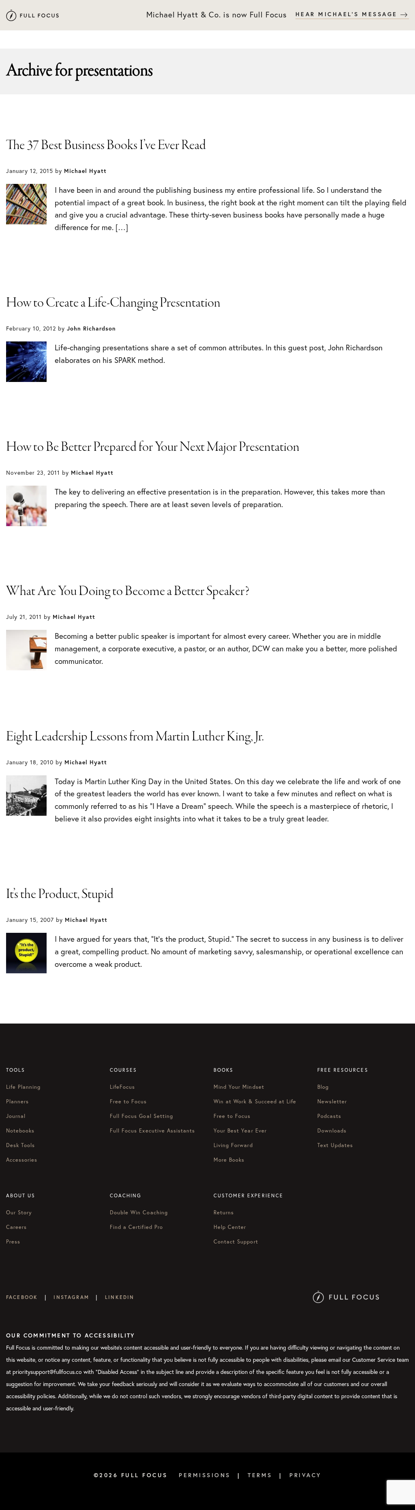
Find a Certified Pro (136, 1227)
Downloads (332, 1130)
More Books (229, 1159)
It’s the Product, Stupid (59, 894)
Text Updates (335, 1145)
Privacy (305, 1475)
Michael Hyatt (32, 15)
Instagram (71, 1297)
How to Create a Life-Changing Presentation (113, 303)
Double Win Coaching (139, 1212)
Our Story (19, 1212)
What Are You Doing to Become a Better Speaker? (128, 591)
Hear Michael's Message (348, 14)
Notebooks (20, 1130)
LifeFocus (122, 1086)
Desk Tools (20, 1145)
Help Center (230, 1227)
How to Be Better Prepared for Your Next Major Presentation (152, 447)
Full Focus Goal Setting (141, 1116)
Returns (224, 1212)
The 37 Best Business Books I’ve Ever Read (106, 145)
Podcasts (329, 1116)
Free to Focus (128, 1101)
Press (13, 1241)
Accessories (21, 1159)
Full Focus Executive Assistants (152, 1130)
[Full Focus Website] (346, 1297)
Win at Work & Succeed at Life (255, 1101)
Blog (323, 1086)
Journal (16, 1116)
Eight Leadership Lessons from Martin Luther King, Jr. (135, 737)
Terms (260, 1475)
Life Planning (23, 1086)
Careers (16, 1227)
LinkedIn (119, 1297)
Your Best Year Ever (240, 1130)
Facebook (22, 1297)
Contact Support (236, 1241)
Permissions (205, 1475)
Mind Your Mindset (239, 1086)
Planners (17, 1101)
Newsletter (332, 1101)
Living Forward (233, 1145)
